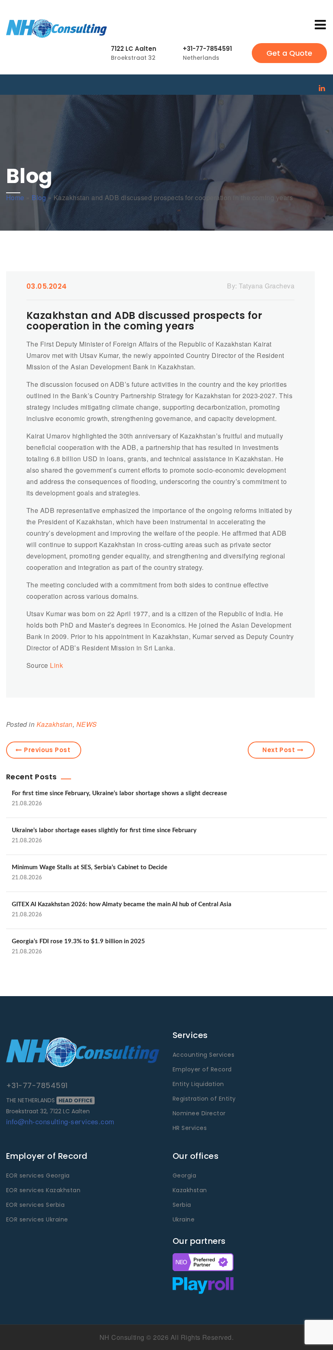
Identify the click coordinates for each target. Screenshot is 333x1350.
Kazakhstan (55, 724)
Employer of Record (202, 1069)
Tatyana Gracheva (266, 285)
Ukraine (184, 1219)
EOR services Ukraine (37, 1219)
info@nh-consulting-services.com (60, 1121)
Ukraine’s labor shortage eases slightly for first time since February (104, 830)
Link (56, 665)
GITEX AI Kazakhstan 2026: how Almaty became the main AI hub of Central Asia (121, 904)
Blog (39, 197)
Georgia (184, 1175)
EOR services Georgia (38, 1175)
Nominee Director (199, 1113)
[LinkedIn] (322, 87)
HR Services (190, 1128)
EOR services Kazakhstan (43, 1190)
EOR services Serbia (35, 1205)
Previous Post (47, 750)
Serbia (182, 1205)
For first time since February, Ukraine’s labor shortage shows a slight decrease (119, 793)
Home (15, 197)
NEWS (86, 724)
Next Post (278, 750)
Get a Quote (289, 53)
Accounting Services (203, 1055)
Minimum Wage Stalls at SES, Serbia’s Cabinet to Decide (89, 867)
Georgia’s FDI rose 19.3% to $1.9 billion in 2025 (78, 941)
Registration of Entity (204, 1099)
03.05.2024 (46, 286)
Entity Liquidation (198, 1084)
